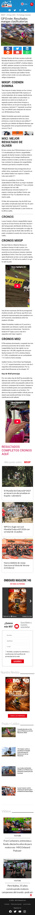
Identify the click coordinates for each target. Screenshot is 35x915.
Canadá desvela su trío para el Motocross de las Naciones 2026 (25, 730)
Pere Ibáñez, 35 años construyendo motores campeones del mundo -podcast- (17, 889)
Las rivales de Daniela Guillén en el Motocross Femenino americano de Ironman (25, 770)
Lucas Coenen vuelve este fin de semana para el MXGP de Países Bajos (25, 789)
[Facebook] (9, 10)
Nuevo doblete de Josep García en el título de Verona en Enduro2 (16, 565)
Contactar (6, 904)
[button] (8, 48)
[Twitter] (15, 10)
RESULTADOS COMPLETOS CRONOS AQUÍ (17, 450)
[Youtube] (25, 10)
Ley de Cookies (27, 904)
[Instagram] (20, 10)
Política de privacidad (16, 904)
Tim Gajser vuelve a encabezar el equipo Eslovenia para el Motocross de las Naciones (23, 752)
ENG (25, 4)
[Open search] (32, 4)
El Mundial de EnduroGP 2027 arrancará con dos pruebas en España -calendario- (17, 493)
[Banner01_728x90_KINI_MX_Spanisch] (17, 135)
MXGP (3, 15)
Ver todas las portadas (17, 584)
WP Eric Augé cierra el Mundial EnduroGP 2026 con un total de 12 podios (17, 529)
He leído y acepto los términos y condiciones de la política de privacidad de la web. (17, 654)
